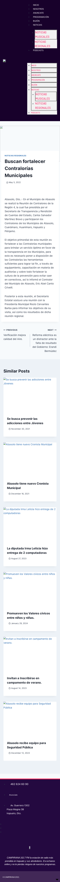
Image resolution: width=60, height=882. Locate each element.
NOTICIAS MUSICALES (42, 34)
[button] (42, 58)
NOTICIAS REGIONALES (42, 44)
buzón (36, 21)
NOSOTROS (38, 9)
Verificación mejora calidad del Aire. (14, 334)
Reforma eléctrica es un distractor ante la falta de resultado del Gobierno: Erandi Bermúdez (44, 340)
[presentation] (30, 395)
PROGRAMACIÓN (41, 17)
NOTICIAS (37, 25)
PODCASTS (38, 50)
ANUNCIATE (38, 13)
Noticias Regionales (15, 156)
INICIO (36, 5)
